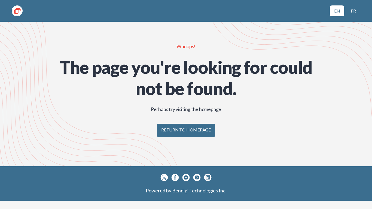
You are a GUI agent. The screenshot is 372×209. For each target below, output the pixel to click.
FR (353, 10)
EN (337, 10)
